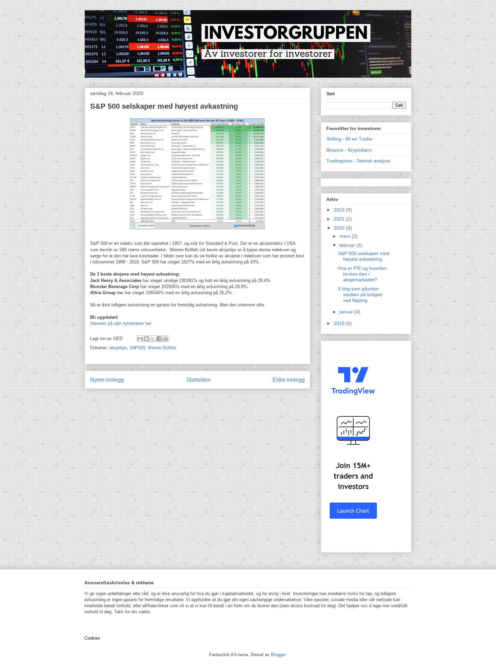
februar (347, 245)
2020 (340, 228)
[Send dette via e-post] (140, 338)
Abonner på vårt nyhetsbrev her (120, 323)
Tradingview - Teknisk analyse (358, 160)
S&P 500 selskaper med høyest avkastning (363, 256)
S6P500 (137, 347)
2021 (340, 219)
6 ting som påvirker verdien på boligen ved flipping (360, 294)
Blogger (278, 654)
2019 (340, 323)
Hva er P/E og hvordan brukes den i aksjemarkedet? (362, 273)
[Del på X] (152, 338)
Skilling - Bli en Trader (349, 139)
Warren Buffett (162, 347)
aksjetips (118, 347)
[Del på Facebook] (159, 338)
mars (345, 236)
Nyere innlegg (107, 380)
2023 (340, 209)
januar (346, 311)
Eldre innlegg (289, 380)
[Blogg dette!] (146, 338)
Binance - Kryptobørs (348, 150)
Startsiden (198, 380)
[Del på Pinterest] (165, 338)
